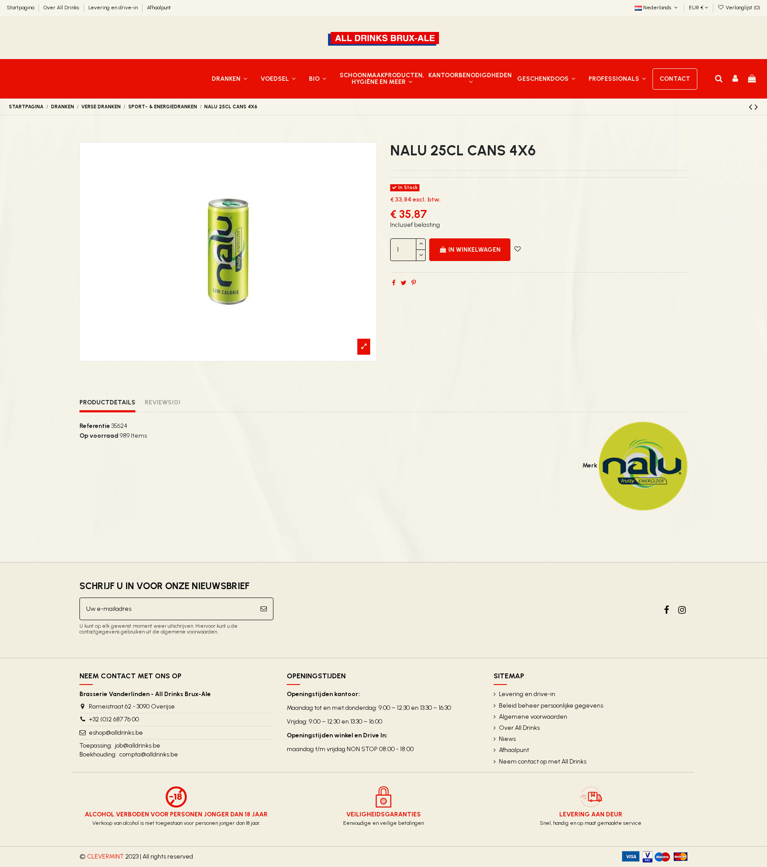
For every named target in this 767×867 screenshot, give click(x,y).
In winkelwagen (474, 249)
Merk (589, 465)
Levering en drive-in (113, 7)
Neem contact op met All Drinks (542, 761)
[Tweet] (404, 283)
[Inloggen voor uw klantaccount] (735, 79)
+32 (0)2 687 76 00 (114, 719)
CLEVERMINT (105, 856)
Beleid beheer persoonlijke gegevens (551, 705)
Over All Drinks (61, 7)
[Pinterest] (413, 283)
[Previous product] (752, 106)
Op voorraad (99, 435)
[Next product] (756, 106)
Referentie (94, 426)
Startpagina (21, 7)
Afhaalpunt (159, 7)
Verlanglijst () (742, 7)
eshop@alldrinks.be (116, 732)
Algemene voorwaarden (533, 717)
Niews (507, 739)
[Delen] (393, 283)
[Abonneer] (263, 609)
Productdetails (107, 402)
